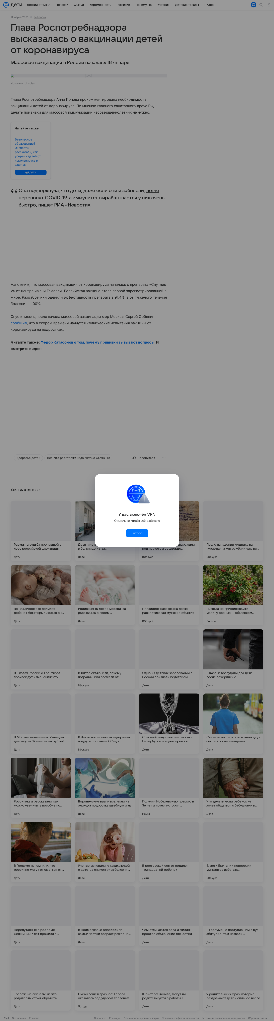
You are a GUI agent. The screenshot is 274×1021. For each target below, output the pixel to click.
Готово (137, 533)
